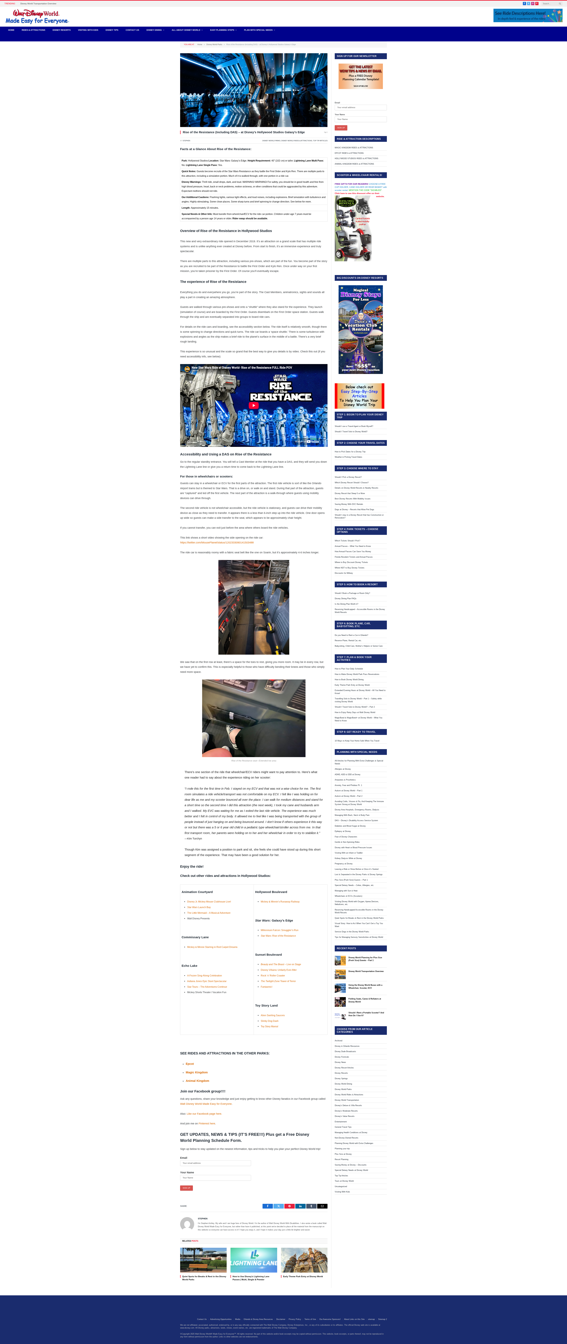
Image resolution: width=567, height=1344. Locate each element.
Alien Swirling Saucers (273, 1015)
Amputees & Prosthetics (345, 780)
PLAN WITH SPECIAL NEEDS (258, 30)
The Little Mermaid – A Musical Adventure (208, 912)
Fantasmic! (266, 986)
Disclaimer (280, 1319)
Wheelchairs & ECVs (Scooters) (348, 896)
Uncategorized (341, 1186)
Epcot (190, 1063)
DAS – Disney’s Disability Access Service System (356, 820)
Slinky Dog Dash (269, 1021)
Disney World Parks (271, 141)
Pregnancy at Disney (344, 864)
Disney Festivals (342, 1057)
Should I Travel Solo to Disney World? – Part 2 (355, 707)
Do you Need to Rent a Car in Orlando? (351, 635)
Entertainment (341, 1122)
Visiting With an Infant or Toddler (349, 853)
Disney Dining (154, 30)
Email (183, 1157)
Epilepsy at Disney (343, 831)
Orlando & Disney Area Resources (258, 1319)
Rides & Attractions (33, 30)
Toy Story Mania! (269, 1026)
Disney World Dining (343, 1084)
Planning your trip (342, 1148)
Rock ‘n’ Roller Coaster (273, 975)
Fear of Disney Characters (346, 837)
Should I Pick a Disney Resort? (348, 477)
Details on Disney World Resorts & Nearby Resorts (356, 488)
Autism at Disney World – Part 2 (348, 796)
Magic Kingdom (197, 1072)
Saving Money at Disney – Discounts (350, 1165)
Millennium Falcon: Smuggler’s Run (279, 930)
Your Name (187, 1172)
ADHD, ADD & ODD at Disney (347, 774)
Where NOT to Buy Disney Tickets (349, 568)
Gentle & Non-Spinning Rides (347, 842)
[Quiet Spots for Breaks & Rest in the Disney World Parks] (203, 1260)
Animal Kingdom (197, 1080)
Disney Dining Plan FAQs (345, 598)
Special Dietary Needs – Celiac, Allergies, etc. (354, 885)
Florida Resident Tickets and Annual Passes (354, 557)
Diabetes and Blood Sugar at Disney (350, 826)
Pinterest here (207, 1123)
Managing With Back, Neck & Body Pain (352, 815)
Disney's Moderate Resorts (346, 1111)
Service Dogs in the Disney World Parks (352, 932)
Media (237, 1319)
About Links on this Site (354, 1319)
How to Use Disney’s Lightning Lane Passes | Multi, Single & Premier (251, 1278)
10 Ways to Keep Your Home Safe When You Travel (357, 741)
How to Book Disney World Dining (349, 679)
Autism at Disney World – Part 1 (348, 790)
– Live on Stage (281, 964)
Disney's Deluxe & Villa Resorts (348, 1105)
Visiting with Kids (88, 30)
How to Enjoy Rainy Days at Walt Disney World (355, 712)
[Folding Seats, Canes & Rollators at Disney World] (340, 1002)
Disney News (340, 1062)
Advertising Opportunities (221, 1319)
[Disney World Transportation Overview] (340, 974)
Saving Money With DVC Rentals (349, 504)
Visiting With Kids (342, 1192)
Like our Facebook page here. (204, 1113)
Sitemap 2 (382, 1319)
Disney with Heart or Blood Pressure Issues (353, 847)
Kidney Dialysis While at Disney (348, 858)
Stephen (186, 141)
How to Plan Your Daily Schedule (349, 669)
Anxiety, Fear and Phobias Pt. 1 (348, 785)
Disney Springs (341, 1078)
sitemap (371, 1319)
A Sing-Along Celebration (204, 975)
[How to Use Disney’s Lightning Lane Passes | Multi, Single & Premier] (253, 1260)
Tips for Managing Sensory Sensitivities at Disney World (359, 937)
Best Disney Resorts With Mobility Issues (352, 499)
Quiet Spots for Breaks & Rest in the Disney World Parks (204, 1278)
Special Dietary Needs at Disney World (351, 1170)
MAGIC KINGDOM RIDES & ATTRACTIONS (354, 148)
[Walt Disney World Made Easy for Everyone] (37, 17)
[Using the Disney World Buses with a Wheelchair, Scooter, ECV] (340, 988)
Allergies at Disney (343, 769)
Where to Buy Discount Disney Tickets (351, 562)
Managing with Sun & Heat (346, 891)
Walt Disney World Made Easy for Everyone (206, 1103)
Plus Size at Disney (343, 1154)
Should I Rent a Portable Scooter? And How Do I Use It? (366, 1014)
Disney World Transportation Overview (366, 971)
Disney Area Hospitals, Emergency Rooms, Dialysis (357, 810)
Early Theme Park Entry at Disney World (303, 1276)
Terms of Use (310, 1319)
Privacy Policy (295, 1319)
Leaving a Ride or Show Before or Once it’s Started (356, 869)
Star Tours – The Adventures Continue (207, 986)
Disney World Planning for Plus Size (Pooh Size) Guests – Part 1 (365, 959)
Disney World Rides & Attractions (296, 141)
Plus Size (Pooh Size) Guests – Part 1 (351, 880)
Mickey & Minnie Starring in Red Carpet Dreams (212, 947)
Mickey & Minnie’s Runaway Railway (280, 901)
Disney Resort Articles (344, 1068)
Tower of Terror (278, 981)
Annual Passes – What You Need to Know (353, 546)
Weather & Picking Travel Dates (348, 457)
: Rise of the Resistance (278, 935)
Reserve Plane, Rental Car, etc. (348, 640)
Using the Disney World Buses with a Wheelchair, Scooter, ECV (365, 986)
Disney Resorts (62, 30)
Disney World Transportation (347, 1100)
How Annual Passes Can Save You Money (353, 551)
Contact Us (132, 30)
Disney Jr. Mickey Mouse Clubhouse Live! (209, 901)
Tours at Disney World (344, 1181)
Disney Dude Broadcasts (345, 1051)
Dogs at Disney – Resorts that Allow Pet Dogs (354, 509)
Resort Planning (341, 1159)
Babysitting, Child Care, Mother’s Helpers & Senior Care (359, 646)
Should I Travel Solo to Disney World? (351, 431)
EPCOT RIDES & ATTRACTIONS (349, 153)
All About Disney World (186, 30)
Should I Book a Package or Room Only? (352, 593)
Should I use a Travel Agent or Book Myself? (354, 426)
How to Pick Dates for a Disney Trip (350, 452)
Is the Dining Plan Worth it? (346, 604)
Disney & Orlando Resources (347, 1046)
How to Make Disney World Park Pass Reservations (357, 674)
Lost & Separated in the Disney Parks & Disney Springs (359, 874)
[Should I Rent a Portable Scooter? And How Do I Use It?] (340, 1016)
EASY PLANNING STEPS (222, 30)
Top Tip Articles (320, 141)
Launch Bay (199, 907)
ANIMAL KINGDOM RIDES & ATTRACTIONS (354, 164)
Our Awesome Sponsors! (330, 1319)
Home (11, 30)
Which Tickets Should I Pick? (347, 541)
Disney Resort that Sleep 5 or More (350, 493)
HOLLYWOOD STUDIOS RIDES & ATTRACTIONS (356, 158)
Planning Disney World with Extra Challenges (354, 1143)
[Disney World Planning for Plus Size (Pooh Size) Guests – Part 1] (340, 960)
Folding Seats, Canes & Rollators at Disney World (43, 3)
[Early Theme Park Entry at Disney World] (304, 1260)
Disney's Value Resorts (345, 1116)
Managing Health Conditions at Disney (351, 1132)
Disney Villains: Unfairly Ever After (279, 970)
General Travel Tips (343, 1127)
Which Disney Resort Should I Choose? (352, 482)
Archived (338, 1041)
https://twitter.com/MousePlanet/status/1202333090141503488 (217, 542)
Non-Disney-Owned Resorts (346, 1138)
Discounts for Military (344, 573)
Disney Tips (112, 30)
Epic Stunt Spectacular (207, 981)
